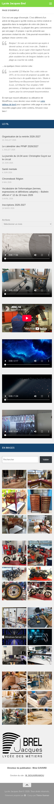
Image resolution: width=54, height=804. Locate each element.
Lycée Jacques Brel (14, 3)
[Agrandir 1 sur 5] (22, 544)
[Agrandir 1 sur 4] (22, 610)
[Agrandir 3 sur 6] (22, 493)
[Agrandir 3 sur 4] (22, 632)
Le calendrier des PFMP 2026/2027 (20, 146)
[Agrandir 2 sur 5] (48, 544)
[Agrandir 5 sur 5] (22, 585)
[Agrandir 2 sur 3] (22, 712)
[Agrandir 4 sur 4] (22, 649)
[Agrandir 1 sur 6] (22, 473)
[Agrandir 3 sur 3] (48, 712)
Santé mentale (9, 169)
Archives (6, 220)
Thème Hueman (42, 795)
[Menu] (50, 3)
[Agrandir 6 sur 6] (48, 518)
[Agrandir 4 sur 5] (48, 570)
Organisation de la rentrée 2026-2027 (21, 136)
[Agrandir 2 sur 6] (48, 473)
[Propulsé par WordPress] (25, 795)
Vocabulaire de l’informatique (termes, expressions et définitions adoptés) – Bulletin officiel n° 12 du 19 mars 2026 (25, 191)
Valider (46, 459)
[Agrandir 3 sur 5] (22, 570)
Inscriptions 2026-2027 (14, 205)
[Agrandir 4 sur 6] (48, 493)
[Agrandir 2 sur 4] (48, 610)
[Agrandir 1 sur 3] (22, 675)
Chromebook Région (12, 178)
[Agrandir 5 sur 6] (22, 518)
